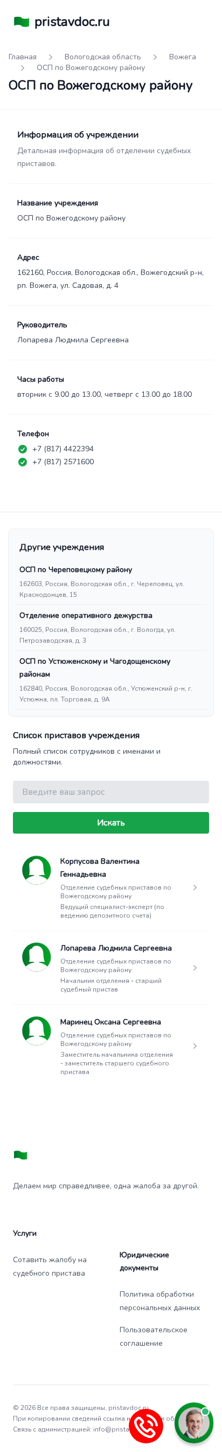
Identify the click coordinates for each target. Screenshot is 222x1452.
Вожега (182, 57)
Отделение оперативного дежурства (85, 615)
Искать (111, 823)
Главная (23, 57)
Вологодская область (103, 57)
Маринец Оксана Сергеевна (110, 1022)
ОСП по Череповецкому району (75, 570)
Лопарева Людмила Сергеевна (116, 948)
